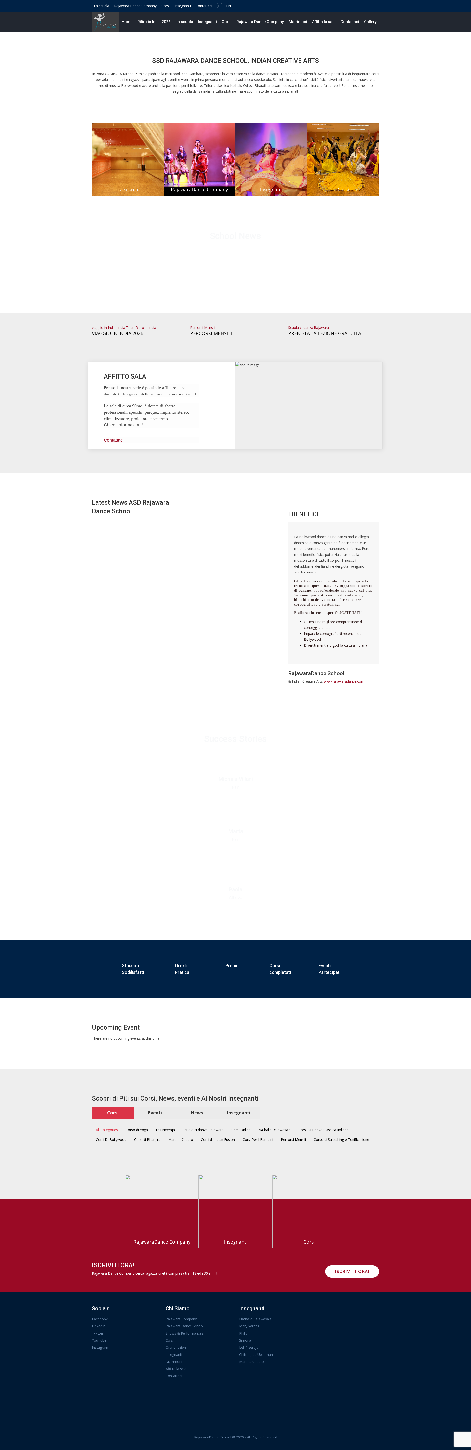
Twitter (97, 1333)
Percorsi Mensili (202, 327)
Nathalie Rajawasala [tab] (274, 1129)
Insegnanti (182, 5)
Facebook (100, 1319)
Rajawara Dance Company (135, 5)
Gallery (370, 21)
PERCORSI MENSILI (211, 333)
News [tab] (197, 1113)
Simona (245, 1340)
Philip (243, 1333)
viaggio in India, (105, 327)
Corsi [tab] (112, 1113)
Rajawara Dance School (185, 1326)
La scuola (101, 5)
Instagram (100, 1347)
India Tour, (127, 327)
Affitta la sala (324, 21)
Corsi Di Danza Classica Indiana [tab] (324, 1129)
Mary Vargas (249, 1326)
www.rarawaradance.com (344, 681)
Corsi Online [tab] (240, 1129)
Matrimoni (298, 21)
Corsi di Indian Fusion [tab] (218, 1139)
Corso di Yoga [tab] (137, 1129)
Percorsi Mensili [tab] (293, 1139)
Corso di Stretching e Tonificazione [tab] (341, 1139)
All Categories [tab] (107, 1129)
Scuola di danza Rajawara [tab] (203, 1129)
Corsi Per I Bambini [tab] (258, 1139)
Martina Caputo (251, 1361)
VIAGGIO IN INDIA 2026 (117, 333)
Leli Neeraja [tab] (165, 1129)
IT (219, 5)
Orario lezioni (176, 1347)
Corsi (165, 5)
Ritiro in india (146, 327)
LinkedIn (98, 1326)
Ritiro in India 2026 (153, 21)
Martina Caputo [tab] (180, 1139)
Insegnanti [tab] (238, 1113)
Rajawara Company (181, 1319)
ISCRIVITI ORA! (352, 1271)
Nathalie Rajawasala (255, 1319)
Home (127, 21)
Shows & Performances (184, 1333)
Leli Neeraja (248, 1347)
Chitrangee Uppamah (256, 1354)
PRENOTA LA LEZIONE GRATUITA (324, 333)
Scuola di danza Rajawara (308, 327)
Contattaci (204, 5)
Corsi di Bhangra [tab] (147, 1139)
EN (228, 5)
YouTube (99, 1340)
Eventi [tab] (155, 1113)
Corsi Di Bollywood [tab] (111, 1139)
